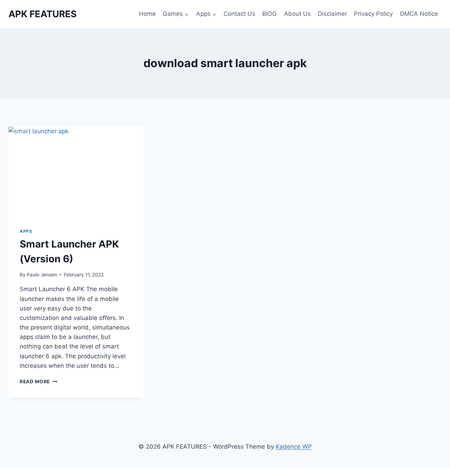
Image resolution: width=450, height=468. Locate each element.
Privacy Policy (373, 13)
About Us (297, 13)
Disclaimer (332, 13)
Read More (38, 381)
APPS (26, 231)
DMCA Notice (419, 13)
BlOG (269, 13)
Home (147, 13)
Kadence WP (294, 446)
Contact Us (239, 13)
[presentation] (75, 172)
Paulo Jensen (42, 274)
